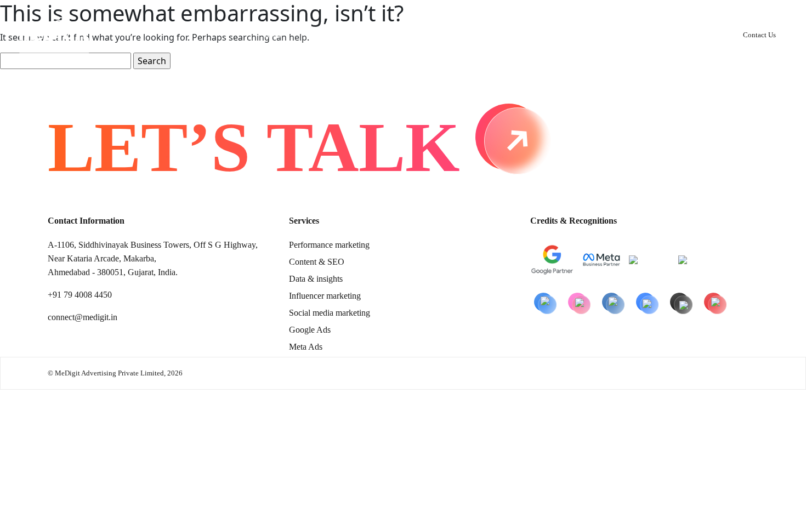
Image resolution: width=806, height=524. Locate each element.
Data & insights (316, 278)
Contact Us (759, 35)
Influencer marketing (325, 295)
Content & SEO (316, 261)
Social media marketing (329, 312)
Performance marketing (329, 244)
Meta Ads (305, 346)
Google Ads (310, 329)
